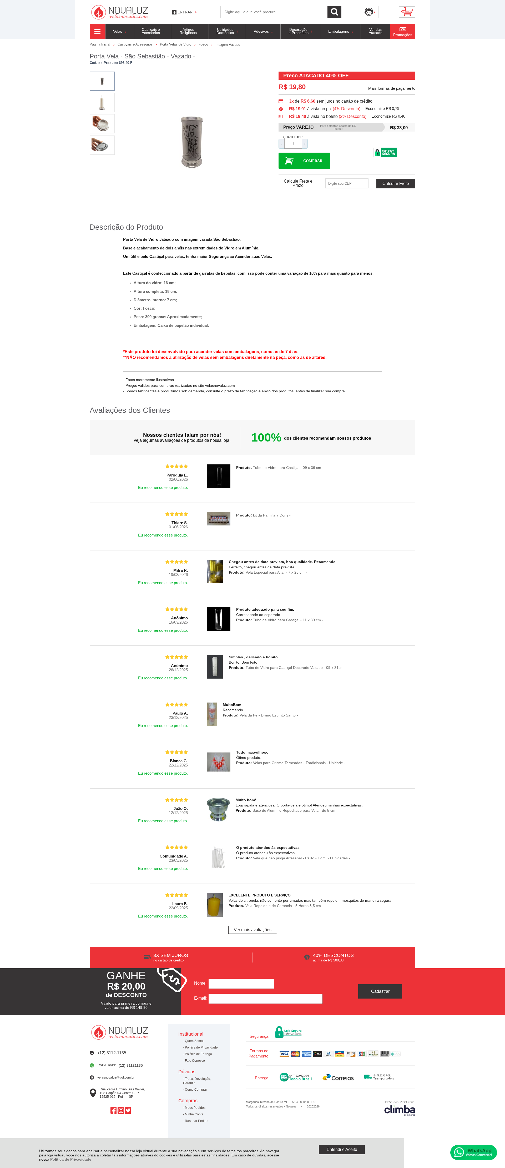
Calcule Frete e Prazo (298, 183)
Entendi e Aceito (342, 1149)
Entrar (185, 12)
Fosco (204, 44)
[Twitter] (128, 1110)
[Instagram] (121, 1110)
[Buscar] (334, 12)
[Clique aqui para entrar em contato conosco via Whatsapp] (473, 1152)
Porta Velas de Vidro (176, 44)
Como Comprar (196, 1089)
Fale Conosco (195, 1060)
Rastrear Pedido (196, 1121)
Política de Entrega (198, 1054)
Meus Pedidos (195, 1108)
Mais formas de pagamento (391, 88)
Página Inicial (100, 44)
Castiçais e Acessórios (136, 44)
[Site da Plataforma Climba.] (399, 1108)
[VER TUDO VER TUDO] (97, 31)
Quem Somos (194, 1041)
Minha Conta (194, 1114)
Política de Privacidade (70, 1159)
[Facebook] (113, 1110)
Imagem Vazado (227, 45)
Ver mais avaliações (252, 930)
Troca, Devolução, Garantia (197, 1081)
